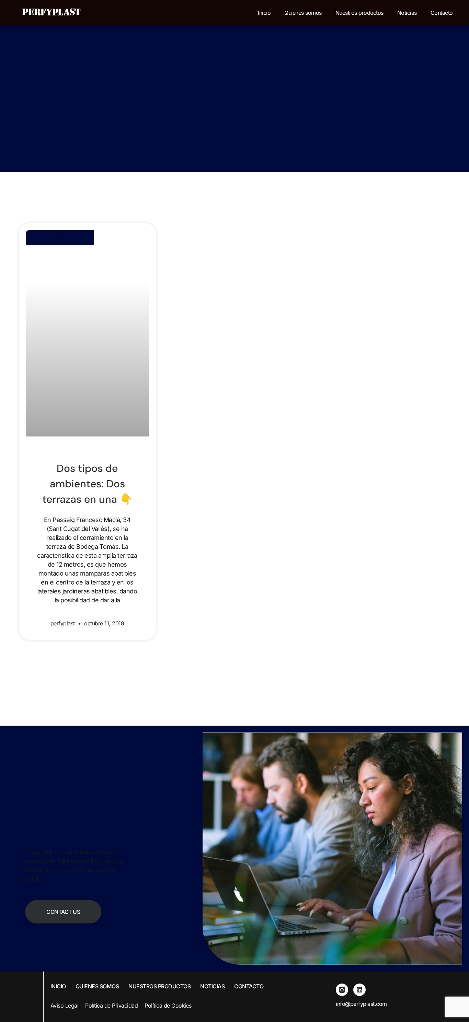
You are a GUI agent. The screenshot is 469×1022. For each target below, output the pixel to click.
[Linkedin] (359, 990)
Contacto (442, 12)
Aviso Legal (64, 1005)
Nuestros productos (359, 12)
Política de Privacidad (111, 1005)
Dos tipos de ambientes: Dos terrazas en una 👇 (87, 484)
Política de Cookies (168, 1005)
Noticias (407, 12)
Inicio (264, 12)
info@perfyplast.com (361, 1003)
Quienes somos (303, 12)
